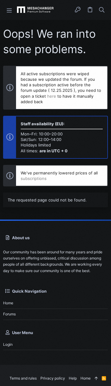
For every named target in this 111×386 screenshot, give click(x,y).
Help (73, 378)
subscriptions (34, 178)
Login (8, 344)
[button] (9, 10)
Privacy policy (52, 378)
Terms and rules (23, 378)
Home (8, 303)
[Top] (96, 378)
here (51, 96)
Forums (9, 314)
